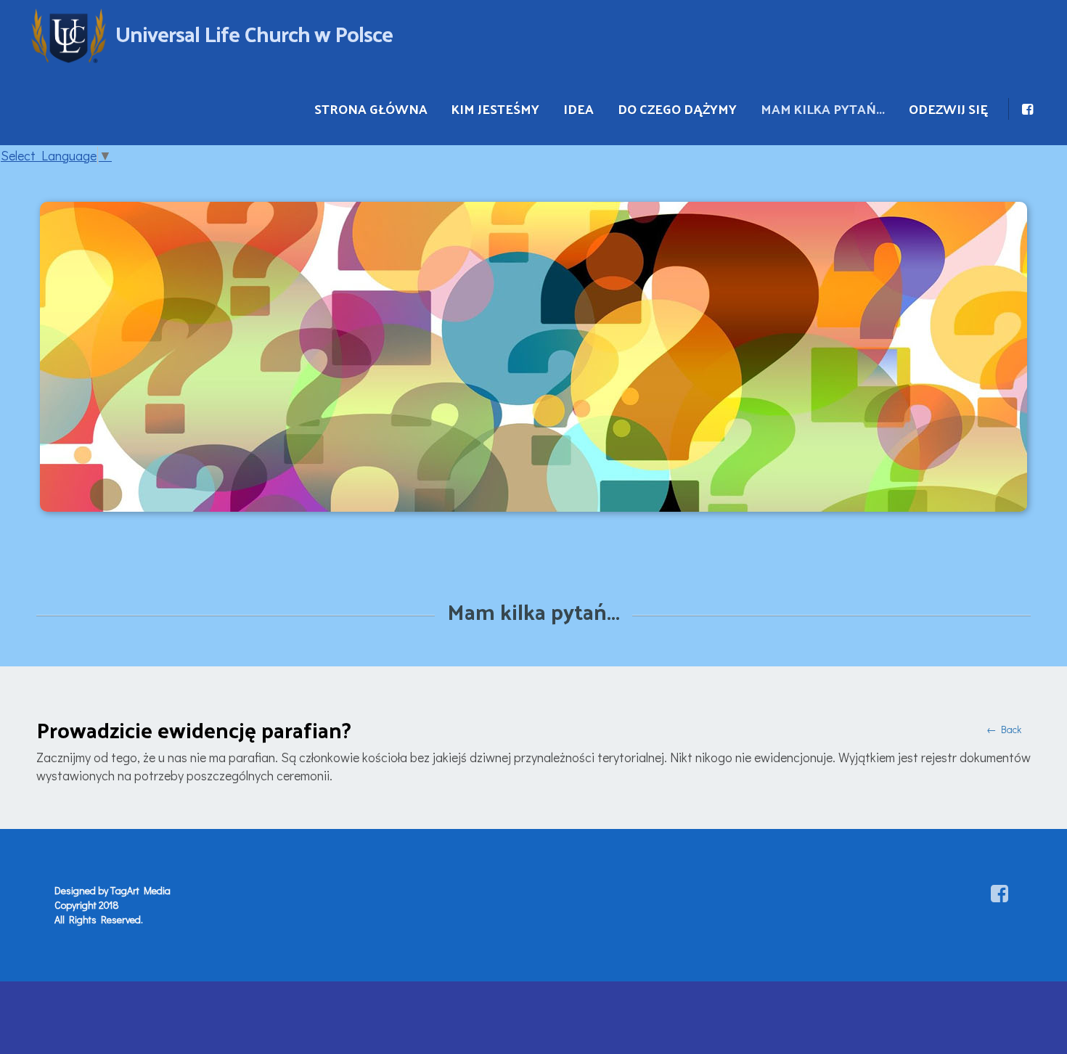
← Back (1003, 729)
